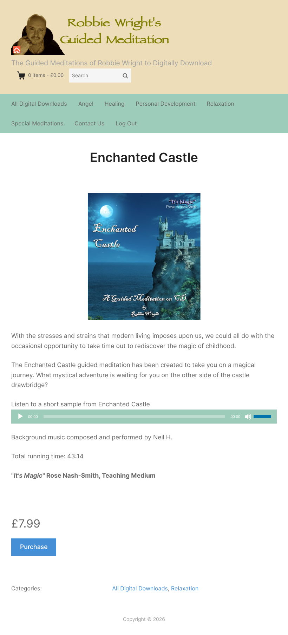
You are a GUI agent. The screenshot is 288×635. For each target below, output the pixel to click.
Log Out (126, 123)
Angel (85, 103)
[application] (144, 417)
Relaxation (220, 103)
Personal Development (166, 103)
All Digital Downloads (39, 103)
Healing (115, 103)
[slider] (263, 416)
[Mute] (247, 416)
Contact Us (89, 123)
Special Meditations (37, 123)
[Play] (20, 416)
